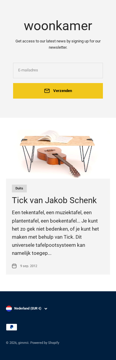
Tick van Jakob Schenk (54, 200)
